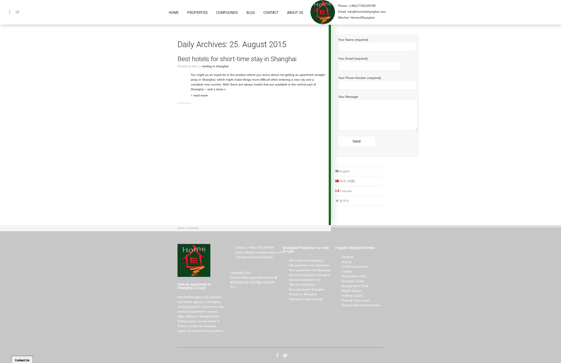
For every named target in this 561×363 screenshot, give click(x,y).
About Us (295, 13)
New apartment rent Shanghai (306, 270)
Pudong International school (357, 305)
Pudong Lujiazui (349, 295)
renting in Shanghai (215, 66)
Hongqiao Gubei (349, 281)
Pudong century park (352, 300)
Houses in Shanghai (300, 294)
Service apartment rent (302, 279)
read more (199, 95)
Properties (197, 13)
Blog (250, 13)
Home (174, 13)
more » (221, 89)
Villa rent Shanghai (299, 284)
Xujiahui (343, 271)
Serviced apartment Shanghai (306, 275)
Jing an (343, 261)
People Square (348, 290)
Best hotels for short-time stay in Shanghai (237, 59)
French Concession (351, 266)
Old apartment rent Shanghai (306, 265)
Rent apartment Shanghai (304, 289)
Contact (271, 13)
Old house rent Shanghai (303, 260)
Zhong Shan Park (350, 276)
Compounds (227, 13)
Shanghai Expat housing (303, 299)
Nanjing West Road (351, 286)
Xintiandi (344, 257)
